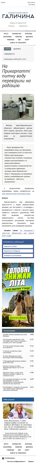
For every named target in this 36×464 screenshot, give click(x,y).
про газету (31, 2)
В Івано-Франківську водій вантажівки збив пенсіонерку (13, 356)
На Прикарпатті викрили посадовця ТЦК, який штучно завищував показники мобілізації (15, 388)
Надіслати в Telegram (12, 251)
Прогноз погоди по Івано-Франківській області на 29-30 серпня (13, 367)
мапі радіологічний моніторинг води (16, 193)
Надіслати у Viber (10, 246)
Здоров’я (29, 37)
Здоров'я (16, 49)
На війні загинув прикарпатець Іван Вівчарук (15, 335)
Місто (6, 34)
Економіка (7, 37)
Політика (28, 34)
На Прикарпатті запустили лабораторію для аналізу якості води (18, 233)
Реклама (11, 26)
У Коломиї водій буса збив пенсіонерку (12, 351)
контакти (32, 4)
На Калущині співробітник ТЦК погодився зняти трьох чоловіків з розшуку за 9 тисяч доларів (14, 340)
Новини (7, 49)
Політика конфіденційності (16, 461)
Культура (18, 37)
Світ (19, 40)
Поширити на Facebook (12, 255)
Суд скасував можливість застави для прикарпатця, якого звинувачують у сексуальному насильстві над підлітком (14, 381)
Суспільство (16, 34)
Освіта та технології (18, 43)
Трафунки (10, 40)
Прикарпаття (9, 54)
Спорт (27, 40)
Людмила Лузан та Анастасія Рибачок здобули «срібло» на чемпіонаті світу (13, 374)
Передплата (23, 26)
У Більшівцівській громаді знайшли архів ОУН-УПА (14, 361)
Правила (31, 461)
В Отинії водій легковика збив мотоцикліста (13, 346)
